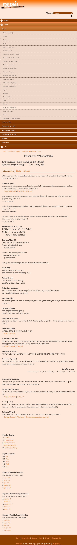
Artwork (26, 171)
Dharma (5, 20)
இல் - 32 (6, 483)
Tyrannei (4, 93)
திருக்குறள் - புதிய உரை (25, 191)
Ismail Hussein (9, 346)
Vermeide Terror (6, 97)
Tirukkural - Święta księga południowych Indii (33, 417)
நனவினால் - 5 (8, 504)
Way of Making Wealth (7, 130)
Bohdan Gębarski (10, 417)
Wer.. (7, 459)
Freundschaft (9, 440)
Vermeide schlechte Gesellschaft (9, 58)
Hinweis (19, 544)
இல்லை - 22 (7, 488)
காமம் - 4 (7, 506)
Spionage (4, 104)
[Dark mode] (71, 16)
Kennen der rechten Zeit (8, 68)
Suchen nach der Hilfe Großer (9, 54)
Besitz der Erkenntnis (7, 47)
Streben (3, 115)
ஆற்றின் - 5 (7, 499)
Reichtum (5, 24)
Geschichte (25, 538)
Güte (3, 100)
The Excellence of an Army (8, 134)
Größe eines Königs (7, 33)
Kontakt (47, 538)
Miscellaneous (4, 143)
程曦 (5, 334)
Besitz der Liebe (9, 443)
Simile (18, 171)
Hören (3, 43)
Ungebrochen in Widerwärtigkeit (10, 118)
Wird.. (7, 464)
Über (40, 538)
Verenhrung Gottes (10, 445)
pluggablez (56, 544)
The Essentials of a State (7, 126)
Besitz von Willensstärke (8, 108)
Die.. (7, 456)
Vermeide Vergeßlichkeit (7, 86)
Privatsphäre (56, 538)
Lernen (3, 36)
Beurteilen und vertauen (8, 76)
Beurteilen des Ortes (7, 72)
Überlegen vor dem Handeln (9, 61)
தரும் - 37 (7, 480)
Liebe (4, 147)
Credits (34, 538)
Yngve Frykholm (10, 397)
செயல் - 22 (7, 530)
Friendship (3, 138)
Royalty (3, 29)
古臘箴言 (11, 334)
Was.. (7, 461)
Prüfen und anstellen (7, 79)
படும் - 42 (7, 478)
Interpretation (8, 171)
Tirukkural (19, 346)
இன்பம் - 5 (7, 501)
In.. (7, 466)
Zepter (3, 90)
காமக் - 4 (7, 509)
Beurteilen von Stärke (7, 65)
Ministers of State (5, 122)
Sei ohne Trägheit (6, 111)
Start (17, 538)
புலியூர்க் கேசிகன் (10, 191)
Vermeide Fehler (6, 51)
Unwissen (4, 40)
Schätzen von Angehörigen (8, 83)
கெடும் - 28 (7, 485)
